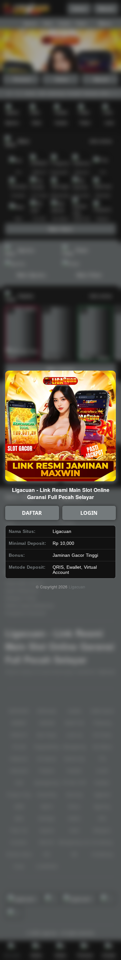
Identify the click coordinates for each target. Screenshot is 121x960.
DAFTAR (32, 512)
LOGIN (88, 512)
